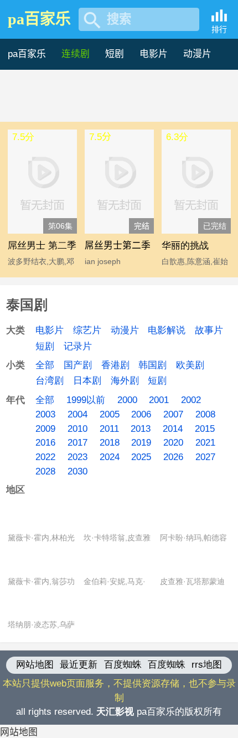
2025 (141, 457)
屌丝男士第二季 (118, 245)
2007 (173, 414)
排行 (219, 29)
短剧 (114, 54)
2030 (77, 471)
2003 (45, 414)
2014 (173, 429)
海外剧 (125, 380)
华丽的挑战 (185, 245)
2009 (45, 429)
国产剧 (78, 365)
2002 (191, 400)
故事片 (209, 330)
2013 (141, 429)
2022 (45, 457)
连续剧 (75, 54)
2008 (205, 414)
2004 (77, 414)
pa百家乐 (39, 19)
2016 (45, 442)
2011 (109, 429)
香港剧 (115, 365)
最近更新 (78, 664)
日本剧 (87, 380)
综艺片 (87, 330)
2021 (205, 442)
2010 (77, 429)
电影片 (153, 54)
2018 (110, 442)
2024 (110, 457)
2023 (77, 457)
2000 (127, 400)
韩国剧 (152, 365)
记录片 (78, 346)
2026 (173, 457)
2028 (45, 471)
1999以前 (85, 400)
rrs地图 (207, 664)
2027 (205, 457)
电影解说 (166, 330)
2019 (141, 442)
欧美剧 (190, 365)
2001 (159, 400)
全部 (44, 365)
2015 (205, 429)
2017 (77, 442)
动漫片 (197, 54)
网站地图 (35, 664)
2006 (141, 414)
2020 (173, 442)
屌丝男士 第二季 (42, 245)
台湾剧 (49, 380)
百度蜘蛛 (123, 664)
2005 (110, 414)
